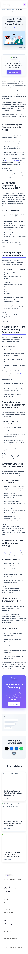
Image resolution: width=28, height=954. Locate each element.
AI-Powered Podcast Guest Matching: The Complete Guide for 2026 (13, 824)
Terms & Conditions (8, 935)
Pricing (5, 902)
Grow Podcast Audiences (11, 720)
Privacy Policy (7, 931)
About (5, 896)
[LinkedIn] (14, 887)
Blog (5, 906)
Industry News (10, 9)
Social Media (8, 728)
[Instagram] (9, 887)
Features (6, 899)
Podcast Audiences (9, 724)
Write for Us (7, 909)
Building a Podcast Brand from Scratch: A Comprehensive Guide (12, 854)
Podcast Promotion (8, 912)
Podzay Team (13, 27)
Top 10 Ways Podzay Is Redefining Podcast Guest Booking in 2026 (13, 793)
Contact (6, 916)
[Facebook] (5, 887)
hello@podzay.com (9, 924)
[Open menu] (24, 4)
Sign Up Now (14, 704)
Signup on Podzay (14, 72)
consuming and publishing (12, 160)
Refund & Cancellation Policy (11, 938)
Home (3, 9)
